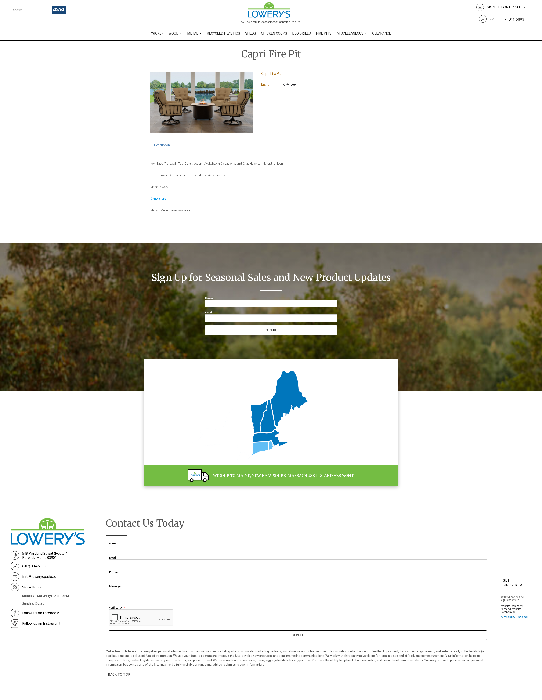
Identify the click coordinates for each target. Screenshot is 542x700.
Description (162, 145)
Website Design (510, 606)
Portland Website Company (511, 610)
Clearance (381, 33)
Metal (192, 33)
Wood (173, 33)
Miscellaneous (350, 33)
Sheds (250, 33)
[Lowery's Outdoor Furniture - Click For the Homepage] (48, 531)
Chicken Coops (274, 33)
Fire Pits (324, 33)
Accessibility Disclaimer (514, 617)
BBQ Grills (301, 33)
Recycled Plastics (223, 33)
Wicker (157, 33)
